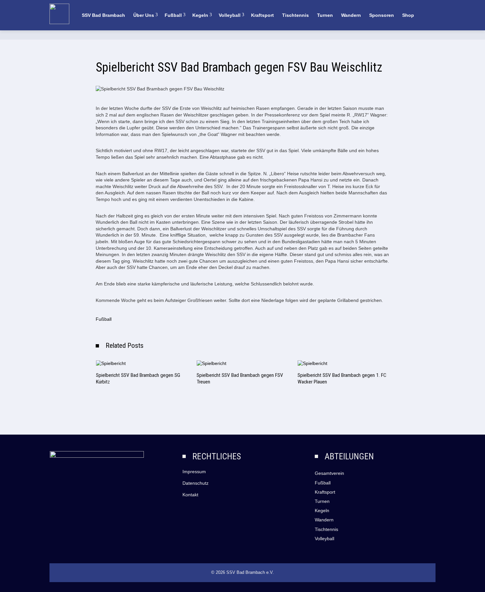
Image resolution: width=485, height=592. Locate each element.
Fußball (173, 15)
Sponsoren (381, 15)
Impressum (194, 471)
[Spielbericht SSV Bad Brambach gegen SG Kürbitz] (111, 363)
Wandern (351, 15)
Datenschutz (195, 483)
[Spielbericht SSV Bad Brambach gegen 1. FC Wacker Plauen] (312, 363)
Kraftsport (262, 15)
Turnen (325, 15)
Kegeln (200, 15)
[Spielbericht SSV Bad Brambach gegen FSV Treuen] (211, 363)
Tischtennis (295, 15)
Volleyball (230, 15)
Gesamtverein (329, 473)
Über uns (143, 15)
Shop (408, 15)
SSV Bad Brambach (103, 15)
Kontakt (190, 494)
